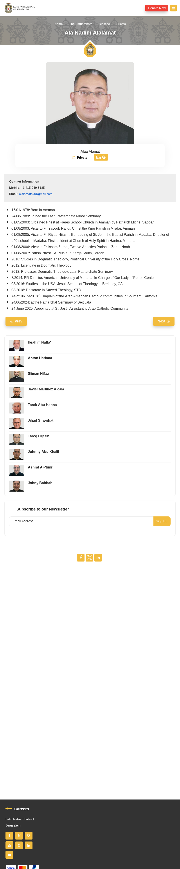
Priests (121, 24)
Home (58, 24)
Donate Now (157, 8)
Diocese (104, 24)
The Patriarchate (80, 24)
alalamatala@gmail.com (35, 194)
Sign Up (161, 521)
